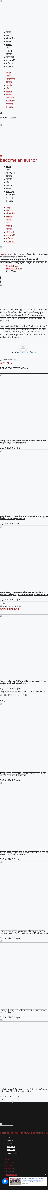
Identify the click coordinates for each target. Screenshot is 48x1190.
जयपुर (8, 32)
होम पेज (9, 35)
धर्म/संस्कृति (10, 60)
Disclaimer (11, 1150)
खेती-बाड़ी (10, 57)
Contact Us (11, 1147)
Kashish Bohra (28, 352)
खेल (7, 48)
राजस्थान (9, 254)
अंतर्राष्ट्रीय (10, 38)
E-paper (10, 66)
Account (10, 1143)
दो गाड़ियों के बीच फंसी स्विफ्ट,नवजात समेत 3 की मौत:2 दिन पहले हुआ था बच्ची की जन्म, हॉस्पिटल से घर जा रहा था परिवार (23, 1090)
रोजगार (9, 54)
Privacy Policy (12, 1153)
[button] (24, 113)
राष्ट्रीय (9, 44)
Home (2, 254)
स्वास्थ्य (9, 51)
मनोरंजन (9, 63)
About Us (10, 1140)
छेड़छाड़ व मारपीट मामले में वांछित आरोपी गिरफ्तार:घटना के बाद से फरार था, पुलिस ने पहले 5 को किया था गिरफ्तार (23, 442)
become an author (18, 160)
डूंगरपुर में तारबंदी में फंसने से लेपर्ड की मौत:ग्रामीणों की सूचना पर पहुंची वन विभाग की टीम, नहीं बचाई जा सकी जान (24, 517)
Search (3, 118)
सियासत (9, 41)
